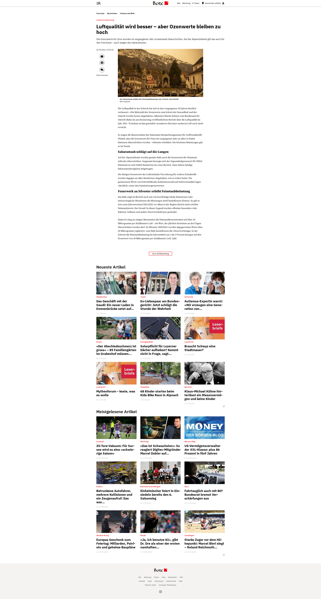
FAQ (181, 577)
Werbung (186, 3)
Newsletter (172, 577)
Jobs (163, 577)
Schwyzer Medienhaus (167, 585)
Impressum (159, 581)
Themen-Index (150, 585)
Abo (178, 3)
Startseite (100, 13)
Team (150, 581)
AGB (180, 581)
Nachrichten (112, 13)
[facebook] (108, 63)
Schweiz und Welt (127, 13)
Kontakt (142, 581)
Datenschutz (171, 581)
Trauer (156, 577)
